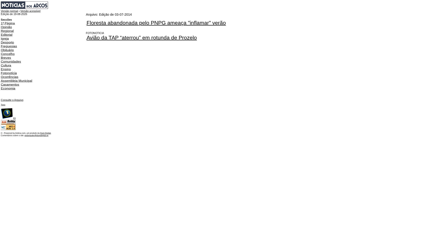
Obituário (7, 50)
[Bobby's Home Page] (8, 124)
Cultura (6, 65)
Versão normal (9, 11)
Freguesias (9, 46)
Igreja (5, 38)
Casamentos (10, 84)
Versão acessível (30, 11)
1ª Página (8, 23)
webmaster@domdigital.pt (36, 135)
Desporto (7, 42)
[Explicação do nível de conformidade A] (8, 129)
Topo (3, 105)
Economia (8, 88)
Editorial (6, 34)
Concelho (8, 54)
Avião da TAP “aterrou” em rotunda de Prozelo (142, 38)
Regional (7, 31)
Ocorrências (9, 77)
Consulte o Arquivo (12, 100)
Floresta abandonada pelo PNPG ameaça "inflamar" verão (156, 23)
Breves (6, 58)
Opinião (6, 27)
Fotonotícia (9, 73)
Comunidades (11, 61)
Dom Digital (45, 133)
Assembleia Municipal (16, 80)
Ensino (6, 69)
